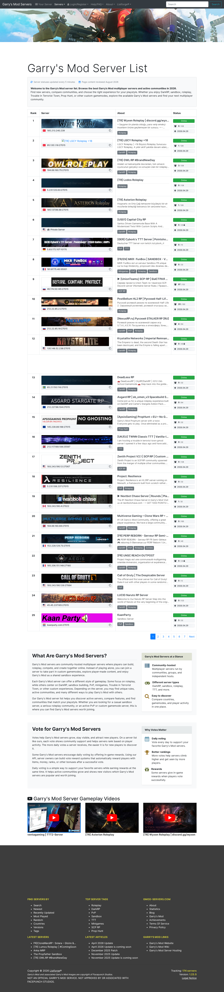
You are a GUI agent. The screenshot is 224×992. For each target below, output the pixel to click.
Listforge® (123, 4)
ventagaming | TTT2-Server (45, 834)
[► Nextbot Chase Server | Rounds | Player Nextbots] (76, 499)
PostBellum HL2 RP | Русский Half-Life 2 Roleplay (149, 298)
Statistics (154, 908)
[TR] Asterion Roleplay (132, 199)
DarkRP (95, 908)
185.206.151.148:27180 (58, 565)
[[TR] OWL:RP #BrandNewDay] (76, 163)
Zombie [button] (149, 548)
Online (184, 121)
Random (38, 919)
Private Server (57, 229)
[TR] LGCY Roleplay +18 (132, 140)
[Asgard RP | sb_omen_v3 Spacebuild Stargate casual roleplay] (76, 400)
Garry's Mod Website (161, 943)
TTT (93, 919)
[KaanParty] (76, 618)
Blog (152, 912)
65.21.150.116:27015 (57, 387)
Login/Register (78, 4)
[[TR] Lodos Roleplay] (76, 183)
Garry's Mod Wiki (159, 946)
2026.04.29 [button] (182, 131)
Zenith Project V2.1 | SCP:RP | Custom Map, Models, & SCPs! (155, 456)
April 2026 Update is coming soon (111, 946)
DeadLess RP (125, 377)
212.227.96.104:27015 (58, 407)
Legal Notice (189, 978)
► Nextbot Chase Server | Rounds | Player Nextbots (150, 496)
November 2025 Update (105, 954)
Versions (38, 927)
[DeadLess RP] (76, 380)
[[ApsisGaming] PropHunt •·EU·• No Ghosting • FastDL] (76, 419)
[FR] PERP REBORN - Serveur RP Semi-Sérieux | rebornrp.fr (154, 535)
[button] (110, 130)
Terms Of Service (159, 923)
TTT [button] (127, 248)
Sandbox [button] (153, 271)
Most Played (41, 916)
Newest (38, 908)
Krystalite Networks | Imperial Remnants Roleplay (149, 338)
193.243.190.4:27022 (57, 506)
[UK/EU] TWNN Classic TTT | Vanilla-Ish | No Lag (149, 436)
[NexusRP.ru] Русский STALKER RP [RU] (143, 318)
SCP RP (95, 927)
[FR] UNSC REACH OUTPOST (136, 555)
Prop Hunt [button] (123, 429)
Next (192, 636)
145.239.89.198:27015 (58, 427)
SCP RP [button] (122, 291)
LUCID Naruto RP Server (132, 595)
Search (216, 4)
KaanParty (124, 614)
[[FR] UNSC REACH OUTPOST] (76, 558)
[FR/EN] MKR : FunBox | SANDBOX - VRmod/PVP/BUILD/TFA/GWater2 (162, 259)
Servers (58, 4)
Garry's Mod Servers (17, 4)
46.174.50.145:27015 (57, 289)
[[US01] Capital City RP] (76, 222)
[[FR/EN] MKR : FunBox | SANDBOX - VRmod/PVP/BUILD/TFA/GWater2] (76, 262)
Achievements (157, 919)
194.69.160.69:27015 (57, 526)
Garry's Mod (156, 916)
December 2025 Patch (104, 950)
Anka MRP (39, 950)
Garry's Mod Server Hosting (165, 950)
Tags (36, 930)
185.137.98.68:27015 (57, 209)
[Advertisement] (112, 52)
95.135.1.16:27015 (55, 145)
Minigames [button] (123, 271)
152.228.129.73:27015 (58, 545)
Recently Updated (44, 912)
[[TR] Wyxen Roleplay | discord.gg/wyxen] (76, 123)
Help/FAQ (96, 4)
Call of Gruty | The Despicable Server (141, 575)
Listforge (55, 970)
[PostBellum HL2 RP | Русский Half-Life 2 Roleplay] (76, 301)
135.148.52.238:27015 (58, 348)
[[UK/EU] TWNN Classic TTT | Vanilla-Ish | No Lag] (76, 439)
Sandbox (96, 916)
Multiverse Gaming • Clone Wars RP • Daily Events (149, 515)
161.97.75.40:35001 (56, 269)
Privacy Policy (157, 927)
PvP (93, 912)
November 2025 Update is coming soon (114, 957)
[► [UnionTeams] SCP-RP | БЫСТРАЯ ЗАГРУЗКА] (77, 282)
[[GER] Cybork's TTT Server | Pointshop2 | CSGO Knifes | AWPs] (76, 242)
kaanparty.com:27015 (57, 625)
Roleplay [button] (122, 133)
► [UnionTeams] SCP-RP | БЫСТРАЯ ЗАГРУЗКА (148, 278)
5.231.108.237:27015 (57, 486)
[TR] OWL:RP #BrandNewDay (136, 160)
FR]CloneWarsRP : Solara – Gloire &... (55, 943)
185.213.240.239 (55, 130)
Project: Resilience (129, 476)
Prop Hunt (97, 930)
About (109, 4)
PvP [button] (120, 248)
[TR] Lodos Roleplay (130, 179)
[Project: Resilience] (76, 479)
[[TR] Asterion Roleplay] (76, 202)
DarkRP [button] (122, 152)
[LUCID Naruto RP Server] (76, 598)
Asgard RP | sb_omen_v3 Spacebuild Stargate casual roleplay (156, 397)
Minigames (97, 923)
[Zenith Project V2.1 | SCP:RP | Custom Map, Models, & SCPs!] (76, 459)
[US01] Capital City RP (131, 219)
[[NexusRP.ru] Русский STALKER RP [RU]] (76, 321)
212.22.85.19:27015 (57, 328)
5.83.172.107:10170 (56, 249)
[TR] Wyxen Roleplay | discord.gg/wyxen (143, 120)
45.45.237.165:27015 (57, 605)
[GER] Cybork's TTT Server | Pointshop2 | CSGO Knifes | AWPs (157, 239)
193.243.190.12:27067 (58, 466)
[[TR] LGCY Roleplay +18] (77, 141)
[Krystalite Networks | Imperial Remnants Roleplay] (77, 341)
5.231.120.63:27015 (56, 190)
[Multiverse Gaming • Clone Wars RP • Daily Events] (76, 519)
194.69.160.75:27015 (57, 170)
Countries (39, 923)
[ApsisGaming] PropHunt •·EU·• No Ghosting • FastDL (152, 416)
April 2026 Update (102, 943)
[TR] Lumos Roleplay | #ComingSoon (55, 946)
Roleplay (96, 905)
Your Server (45, 4)
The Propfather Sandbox (48, 954)
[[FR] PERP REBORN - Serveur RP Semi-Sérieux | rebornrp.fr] (76, 538)
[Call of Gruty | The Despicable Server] (76, 578)
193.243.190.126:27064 (58, 585)
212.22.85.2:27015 (56, 308)
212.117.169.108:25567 (58, 446)
